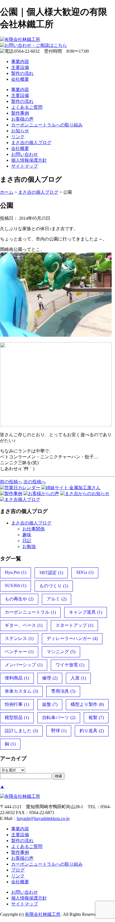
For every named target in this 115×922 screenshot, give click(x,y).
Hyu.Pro (15, 572)
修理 (50, 678)
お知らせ (20, 130)
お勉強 (29, 546)
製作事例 (20, 113)
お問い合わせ (24, 154)
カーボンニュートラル (30, 612)
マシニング (61, 651)
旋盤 (50, 704)
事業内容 (20, 61)
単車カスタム (21, 691)
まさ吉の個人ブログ (31, 142)
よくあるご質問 (26, 107)
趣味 (26, 534)
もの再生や (19, 599)
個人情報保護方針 (29, 160)
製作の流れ (22, 73)
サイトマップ (24, 166)
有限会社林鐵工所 (43, 914)
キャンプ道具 (85, 612)
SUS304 (15, 585)
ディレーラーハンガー (72, 638)
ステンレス (19, 638)
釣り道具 (92, 730)
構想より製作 (87, 704)
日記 (26, 540)
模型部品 (17, 717)
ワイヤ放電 (70, 664)
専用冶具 (63, 691)
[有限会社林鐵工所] (20, 39)
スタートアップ (74, 625)
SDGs (85, 572)
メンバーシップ (23, 664)
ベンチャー (19, 651)
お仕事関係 (33, 528)
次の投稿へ (34, 481)
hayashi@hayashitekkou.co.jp (43, 818)
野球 (58, 730)
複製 (96, 717)
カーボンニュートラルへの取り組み (47, 125)
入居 (78, 678)
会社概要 (20, 79)
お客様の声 (22, 119)
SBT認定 (51, 572)
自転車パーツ (58, 717)
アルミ (56, 599)
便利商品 (17, 678)
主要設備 (20, 67)
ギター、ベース (23, 625)
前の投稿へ (11, 481)
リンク (18, 136)
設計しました (21, 730)
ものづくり (53, 585)
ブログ (18, 870)
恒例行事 (17, 704)
